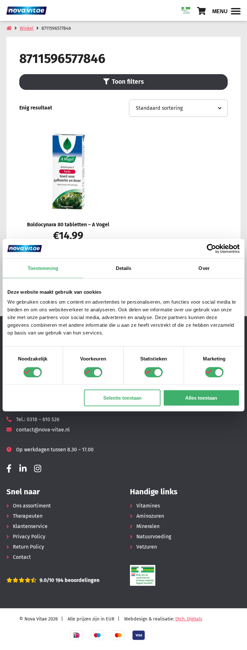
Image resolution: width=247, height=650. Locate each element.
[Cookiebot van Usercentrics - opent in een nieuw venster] (211, 248)
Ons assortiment (32, 506)
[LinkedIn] (22, 469)
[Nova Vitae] (28, 10)
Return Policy (28, 547)
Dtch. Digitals (188, 619)
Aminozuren (150, 516)
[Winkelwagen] (201, 11)
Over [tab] (203, 268)
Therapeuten (27, 516)
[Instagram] (37, 469)
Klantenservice (30, 526)
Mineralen (148, 526)
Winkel (26, 28)
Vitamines (148, 506)
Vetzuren (146, 547)
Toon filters (128, 81)
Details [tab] (124, 268)
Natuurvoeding (153, 536)
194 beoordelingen (76, 580)
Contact (22, 557)
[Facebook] (9, 469)
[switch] (93, 372)
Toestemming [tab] (43, 268)
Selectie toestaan (122, 398)
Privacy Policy (29, 536)
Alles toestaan (201, 398)
